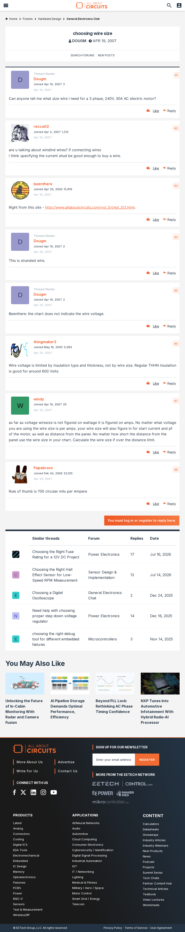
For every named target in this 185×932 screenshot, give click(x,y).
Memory (18, 871)
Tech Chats (151, 878)
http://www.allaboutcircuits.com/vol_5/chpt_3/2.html (90, 207)
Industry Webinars (155, 845)
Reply (171, 111)
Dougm (79, 41)
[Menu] (6, 5)
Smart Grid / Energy (86, 898)
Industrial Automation (87, 861)
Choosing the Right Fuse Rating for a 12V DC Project (55, 554)
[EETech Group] (105, 784)
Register (147, 759)
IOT (74, 866)
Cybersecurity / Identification (92, 850)
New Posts (106, 55)
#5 (176, 290)
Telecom (78, 904)
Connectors (21, 834)
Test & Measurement (27, 909)
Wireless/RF (21, 915)
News (147, 856)
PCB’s (17, 888)
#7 (176, 401)
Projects (148, 867)
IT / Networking (83, 871)
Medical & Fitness (84, 882)
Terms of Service (136, 928)
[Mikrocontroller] (110, 802)
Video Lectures (153, 899)
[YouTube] (54, 792)
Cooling (18, 839)
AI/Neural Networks (85, 823)
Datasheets (151, 829)
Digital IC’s (20, 844)
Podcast (148, 861)
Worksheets (151, 905)
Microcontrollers (102, 639)
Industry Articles (154, 840)
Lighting (77, 877)
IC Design (20, 866)
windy (39, 399)
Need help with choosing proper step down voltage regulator (54, 616)
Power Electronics (104, 554)
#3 (176, 185)
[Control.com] (138, 784)
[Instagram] (43, 792)
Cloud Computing (84, 839)
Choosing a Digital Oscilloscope (47, 595)
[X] (23, 792)
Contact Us (68, 771)
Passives (19, 882)
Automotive (80, 834)
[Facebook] (14, 792)
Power (17, 893)
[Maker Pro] (125, 793)
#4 (176, 237)
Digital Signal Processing (89, 855)
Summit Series (153, 872)
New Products (153, 851)
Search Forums (82, 55)
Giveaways (150, 834)
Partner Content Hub (157, 883)
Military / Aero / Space (88, 888)
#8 (176, 469)
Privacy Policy (113, 928)
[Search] (169, 5)
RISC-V (18, 898)
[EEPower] (102, 793)
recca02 (41, 126)
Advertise (66, 762)
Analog (18, 828)
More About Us (29, 762)
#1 (176, 75)
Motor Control (82, 893)
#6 (176, 343)
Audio (76, 828)
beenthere (43, 184)
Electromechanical (26, 855)
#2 (176, 128)
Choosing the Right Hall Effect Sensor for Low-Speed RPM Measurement (54, 574)
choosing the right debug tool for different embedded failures (55, 639)
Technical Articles (155, 889)
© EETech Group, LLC (27, 928)
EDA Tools (20, 850)
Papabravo (43, 468)
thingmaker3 (45, 342)
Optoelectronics (24, 877)
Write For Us (27, 771)
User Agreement (161, 928)
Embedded (20, 861)
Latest (17, 823)
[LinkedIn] (33, 792)
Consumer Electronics (87, 844)
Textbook (149, 894)
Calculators (151, 824)
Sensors (19, 904)
